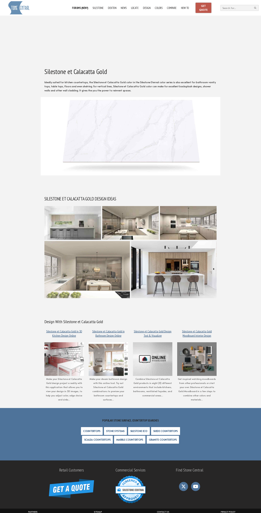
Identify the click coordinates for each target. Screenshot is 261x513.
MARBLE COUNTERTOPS (129, 439)
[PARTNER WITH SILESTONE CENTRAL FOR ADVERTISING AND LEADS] (130, 489)
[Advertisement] (130, 41)
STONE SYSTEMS (115, 431)
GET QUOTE (203, 7)
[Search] (255, 8)
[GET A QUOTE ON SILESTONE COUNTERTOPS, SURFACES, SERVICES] (71, 488)
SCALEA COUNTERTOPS (97, 439)
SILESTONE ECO (139, 431)
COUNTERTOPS (91, 431)
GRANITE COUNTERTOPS (163, 439)
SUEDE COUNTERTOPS (165, 431)
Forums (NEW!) (80, 8)
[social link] (183, 486)
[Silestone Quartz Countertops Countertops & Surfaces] (18, 7)
